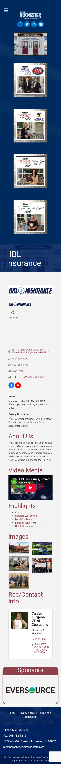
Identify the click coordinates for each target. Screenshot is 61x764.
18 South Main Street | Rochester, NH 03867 (29, 741)
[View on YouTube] (18, 387)
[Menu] (6, 10)
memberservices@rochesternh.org (23, 747)
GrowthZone (42, 760)
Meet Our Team (23, 519)
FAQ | (14, 713)
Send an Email (39, 639)
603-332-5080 (20, 730)
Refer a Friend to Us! (25, 523)
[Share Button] (12, 312)
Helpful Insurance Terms (28, 526)
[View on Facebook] (11, 387)
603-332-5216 (17, 736)
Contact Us (21, 512)
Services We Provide (26, 516)
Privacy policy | (28, 713)
